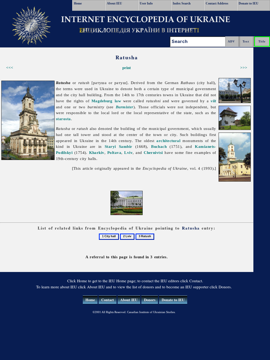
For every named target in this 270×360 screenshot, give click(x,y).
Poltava (114, 152)
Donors (149, 300)
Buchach (159, 146)
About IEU (114, 3)
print (126, 67)
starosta (63, 118)
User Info (146, 3)
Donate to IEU (248, 3)
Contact (107, 300)
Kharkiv (96, 152)
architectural (168, 140)
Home (78, 3)
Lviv (128, 152)
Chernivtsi (153, 152)
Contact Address (217, 3)
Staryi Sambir (118, 146)
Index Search (182, 3)
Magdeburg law (106, 101)
